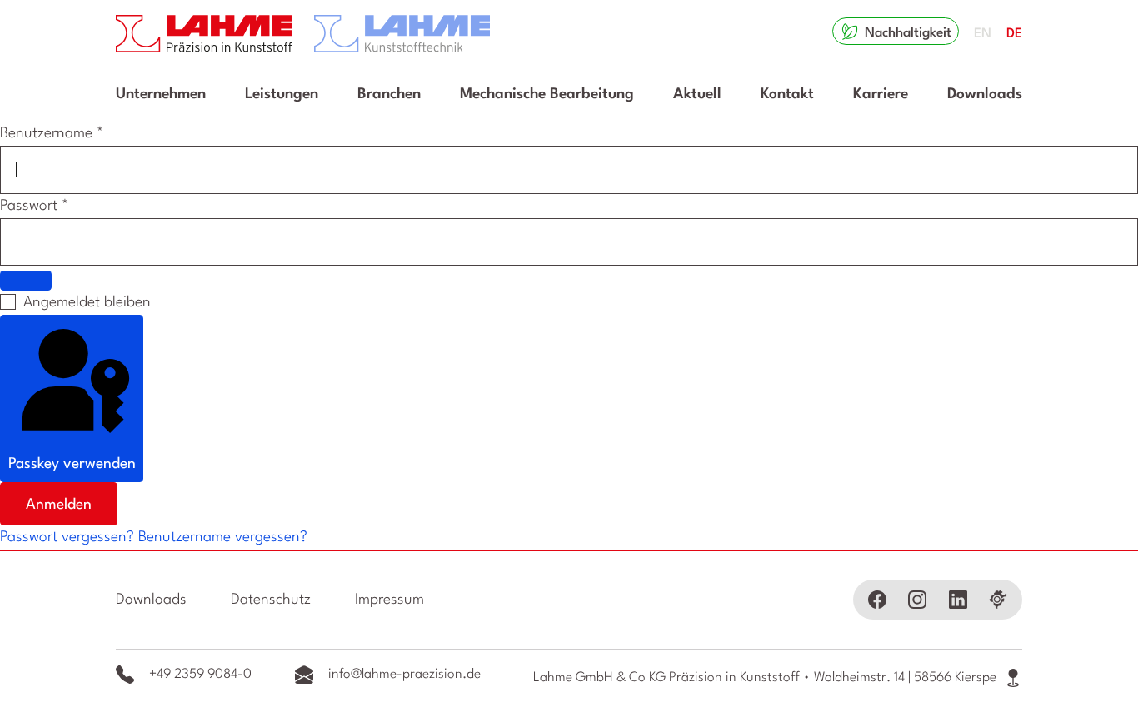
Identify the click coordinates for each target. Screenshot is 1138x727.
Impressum (389, 599)
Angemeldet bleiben (87, 302)
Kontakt (787, 94)
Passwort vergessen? (69, 537)
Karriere (880, 94)
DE (1014, 34)
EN (982, 34)
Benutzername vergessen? (222, 537)
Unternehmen (161, 94)
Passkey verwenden (72, 463)
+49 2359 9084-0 (200, 674)
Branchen (389, 94)
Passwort (34, 205)
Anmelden (59, 504)
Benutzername (51, 133)
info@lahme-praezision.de (404, 674)
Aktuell (697, 94)
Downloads (984, 94)
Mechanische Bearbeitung (547, 94)
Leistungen (281, 94)
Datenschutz (271, 599)
